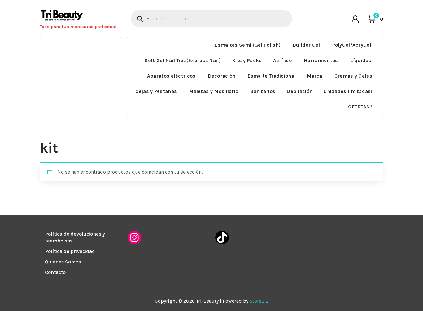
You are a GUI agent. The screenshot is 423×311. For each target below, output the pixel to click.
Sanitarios (262, 91)
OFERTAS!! (360, 107)
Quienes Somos (63, 262)
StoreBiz (259, 301)
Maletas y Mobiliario (213, 91)
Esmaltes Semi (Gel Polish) (248, 45)
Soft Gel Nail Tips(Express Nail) (183, 60)
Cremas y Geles (353, 76)
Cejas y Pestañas (156, 91)
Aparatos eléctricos (171, 76)
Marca (314, 76)
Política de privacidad (70, 251)
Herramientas (321, 60)
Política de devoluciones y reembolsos (75, 237)
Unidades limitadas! (348, 91)
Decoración (222, 76)
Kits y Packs (247, 60)
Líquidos (360, 60)
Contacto (55, 272)
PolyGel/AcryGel (352, 45)
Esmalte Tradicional (272, 76)
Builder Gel (306, 45)
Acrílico (282, 60)
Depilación (299, 91)
